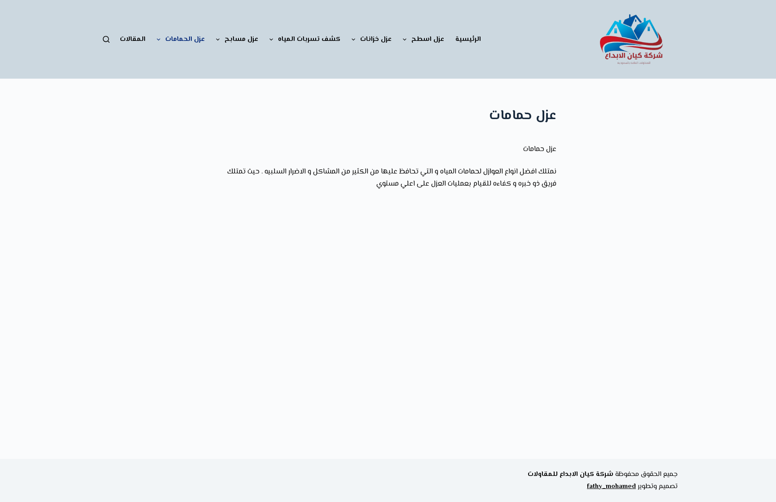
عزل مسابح (241, 39)
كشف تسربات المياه (309, 39)
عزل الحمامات (185, 39)
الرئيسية (468, 39)
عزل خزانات (376, 39)
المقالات (133, 39)
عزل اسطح (427, 39)
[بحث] (106, 39)
